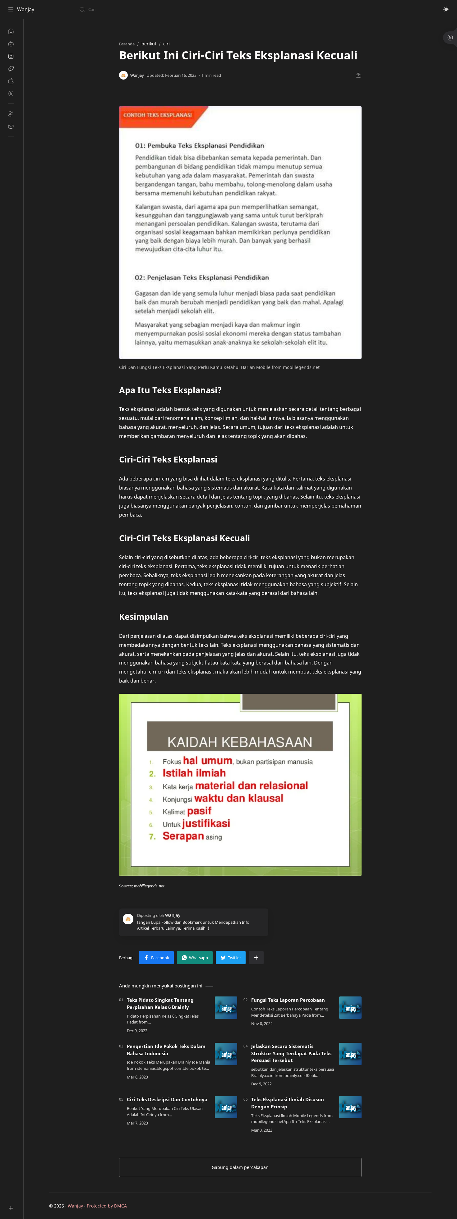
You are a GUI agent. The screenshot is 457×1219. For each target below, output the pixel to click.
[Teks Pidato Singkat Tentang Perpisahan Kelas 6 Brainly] (226, 1007)
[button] (446, 9)
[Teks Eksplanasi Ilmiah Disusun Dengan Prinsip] (350, 1107)
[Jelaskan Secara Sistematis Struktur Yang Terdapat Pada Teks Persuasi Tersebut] (350, 1054)
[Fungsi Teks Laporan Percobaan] (350, 1007)
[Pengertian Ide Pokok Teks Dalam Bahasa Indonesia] (226, 1054)
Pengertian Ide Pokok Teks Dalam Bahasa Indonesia (166, 1049)
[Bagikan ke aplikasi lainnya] (256, 957)
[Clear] (177, 9)
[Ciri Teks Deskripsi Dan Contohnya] (226, 1107)
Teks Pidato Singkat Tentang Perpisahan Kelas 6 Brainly (160, 1003)
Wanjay (25, 9)
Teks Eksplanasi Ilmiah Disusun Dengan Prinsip (287, 1103)
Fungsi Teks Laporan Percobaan (288, 1000)
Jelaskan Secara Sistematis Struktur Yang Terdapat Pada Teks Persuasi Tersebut (291, 1053)
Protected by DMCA (107, 1206)
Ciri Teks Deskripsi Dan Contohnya (167, 1099)
